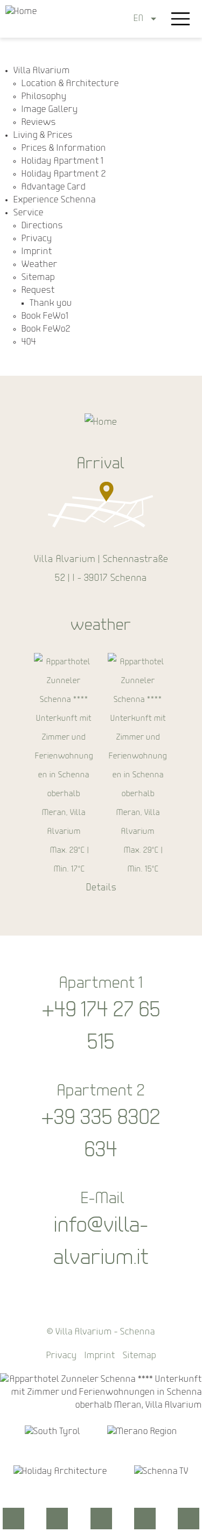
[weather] (145, 1518)
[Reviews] (188, 1518)
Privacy (37, 238)
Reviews (39, 122)
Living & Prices (43, 135)
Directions (42, 225)
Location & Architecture (70, 83)
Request (38, 290)
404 (29, 342)
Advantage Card (54, 187)
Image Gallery (50, 109)
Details (101, 888)
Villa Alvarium (41, 70)
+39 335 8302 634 (101, 1135)
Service (28, 212)
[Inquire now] (13, 1518)
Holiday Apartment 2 (64, 174)
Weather (40, 264)
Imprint (37, 251)
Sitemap (38, 277)
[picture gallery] (101, 1518)
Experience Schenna (54, 200)
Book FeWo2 (46, 329)
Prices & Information (64, 148)
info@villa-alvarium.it (101, 1242)
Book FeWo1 (45, 316)
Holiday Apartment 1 (62, 161)
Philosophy (44, 96)
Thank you (51, 303)
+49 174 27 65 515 (101, 1027)
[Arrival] (57, 1518)
